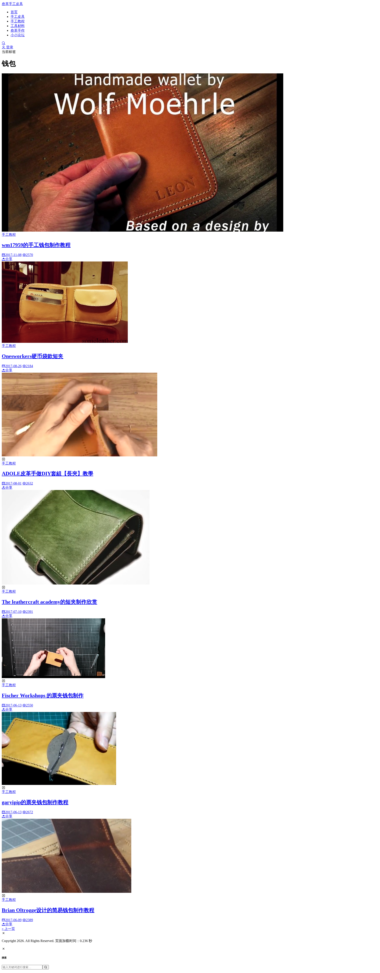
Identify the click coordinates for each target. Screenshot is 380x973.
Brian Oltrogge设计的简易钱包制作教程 (48, 910)
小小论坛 (18, 35)
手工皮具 (18, 16)
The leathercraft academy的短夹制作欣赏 (49, 602)
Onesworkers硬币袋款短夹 (32, 356)
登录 (9, 47)
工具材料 (18, 26)
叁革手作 (18, 30)
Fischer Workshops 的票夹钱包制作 (43, 695)
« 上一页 (8, 929)
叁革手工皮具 (12, 4)
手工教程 (18, 21)
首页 (14, 12)
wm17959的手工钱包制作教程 (36, 245)
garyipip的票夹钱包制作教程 (35, 802)
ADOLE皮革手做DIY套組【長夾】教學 (47, 473)
